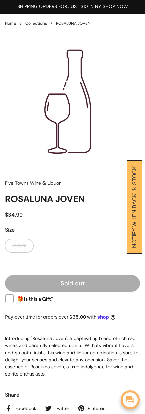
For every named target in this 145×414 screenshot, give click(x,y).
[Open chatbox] (130, 399)
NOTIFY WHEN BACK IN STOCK (134, 207)
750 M (19, 245)
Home (10, 23)
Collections (36, 23)
